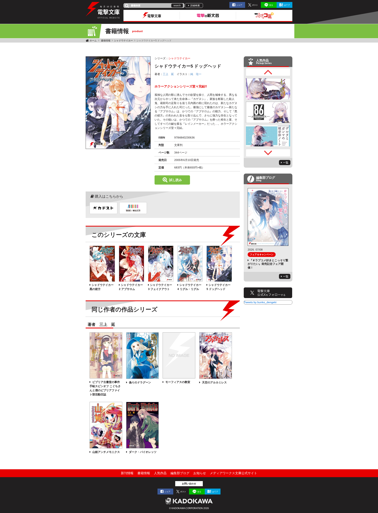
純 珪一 (195, 74)
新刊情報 (127, 473)
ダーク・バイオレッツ (142, 452)
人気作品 (160, 473)
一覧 (285, 162)
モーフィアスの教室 (177, 382)
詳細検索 (195, 5)
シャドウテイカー (123, 40)
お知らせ (199, 473)
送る (271, 5)
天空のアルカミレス (214, 382)
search (177, 5)
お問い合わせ (189, 483)
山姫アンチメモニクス (106, 452)
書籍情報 (105, 40)
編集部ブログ (179, 473)
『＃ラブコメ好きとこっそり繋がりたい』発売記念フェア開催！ (268, 264)
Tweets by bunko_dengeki (260, 302)
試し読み (175, 180)
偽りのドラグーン (139, 382)
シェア (239, 5)
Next (268, 153)
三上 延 (168, 74)
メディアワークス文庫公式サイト (233, 473)
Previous (268, 72)
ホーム (93, 40)
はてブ (287, 5)
